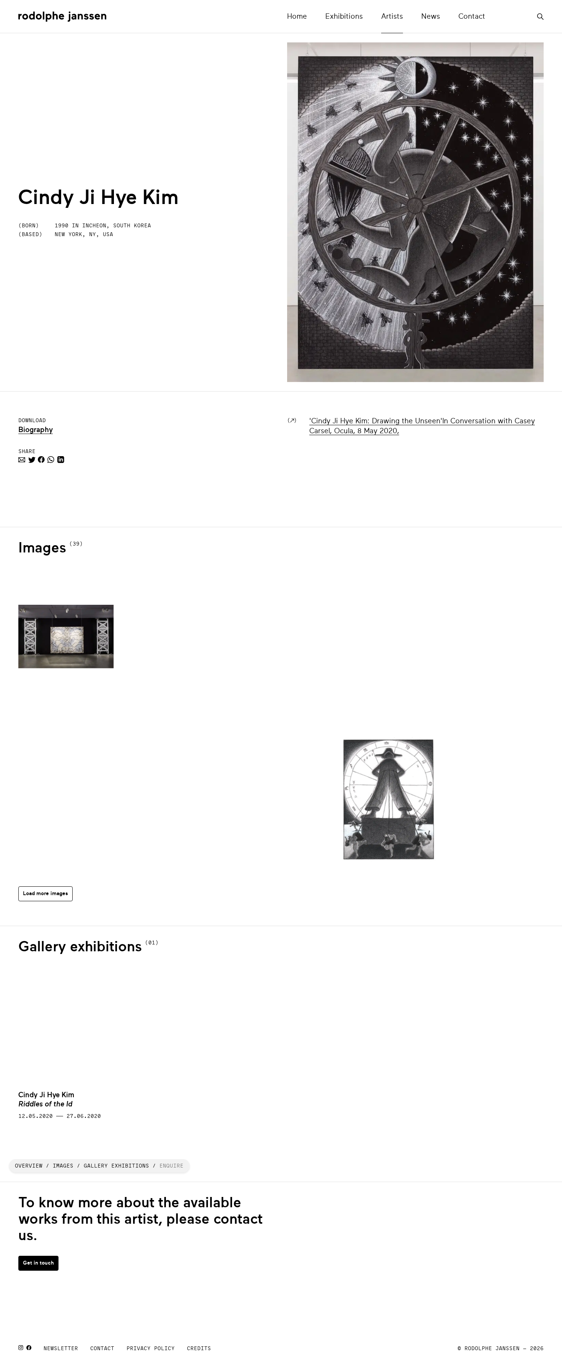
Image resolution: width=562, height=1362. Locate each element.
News (430, 16)
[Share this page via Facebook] (41, 461)
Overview (28, 1166)
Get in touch (38, 1263)
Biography (35, 430)
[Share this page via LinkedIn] (60, 461)
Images (63, 1166)
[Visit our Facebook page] (28, 1348)
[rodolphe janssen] (62, 17)
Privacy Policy (151, 1348)
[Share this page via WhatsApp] (50, 461)
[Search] (540, 15)
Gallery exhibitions (116, 1166)
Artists (392, 16)
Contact (471, 16)
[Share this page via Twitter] (31, 461)
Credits (199, 1348)
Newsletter (61, 1348)
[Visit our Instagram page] (20, 1348)
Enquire (171, 1166)
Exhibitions (344, 16)
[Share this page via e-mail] (21, 461)
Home (297, 16)
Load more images (45, 893)
